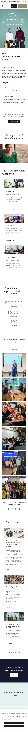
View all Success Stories (14, 652)
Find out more (13, 698)
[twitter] (16, 509)
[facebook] (19, 509)
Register (13, 6)
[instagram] (12, 509)
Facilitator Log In (22, 6)
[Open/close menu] (2, 6)
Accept (14, 723)
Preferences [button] (7, 719)
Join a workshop (14, 121)
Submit (4, 347)
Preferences (14, 728)
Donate (24, 1)
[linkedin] (9, 509)
